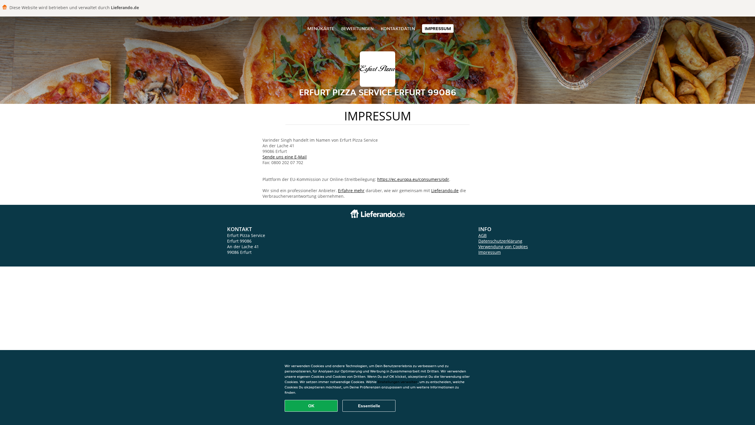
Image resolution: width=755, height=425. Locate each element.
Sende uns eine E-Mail (284, 157)
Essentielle (369, 405)
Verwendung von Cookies (503, 246)
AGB (482, 235)
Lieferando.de (445, 190)
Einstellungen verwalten (398, 382)
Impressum (438, 28)
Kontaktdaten (398, 28)
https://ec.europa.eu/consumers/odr (413, 179)
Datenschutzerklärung (500, 241)
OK (311, 405)
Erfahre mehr (351, 190)
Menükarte (320, 28)
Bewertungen (357, 28)
